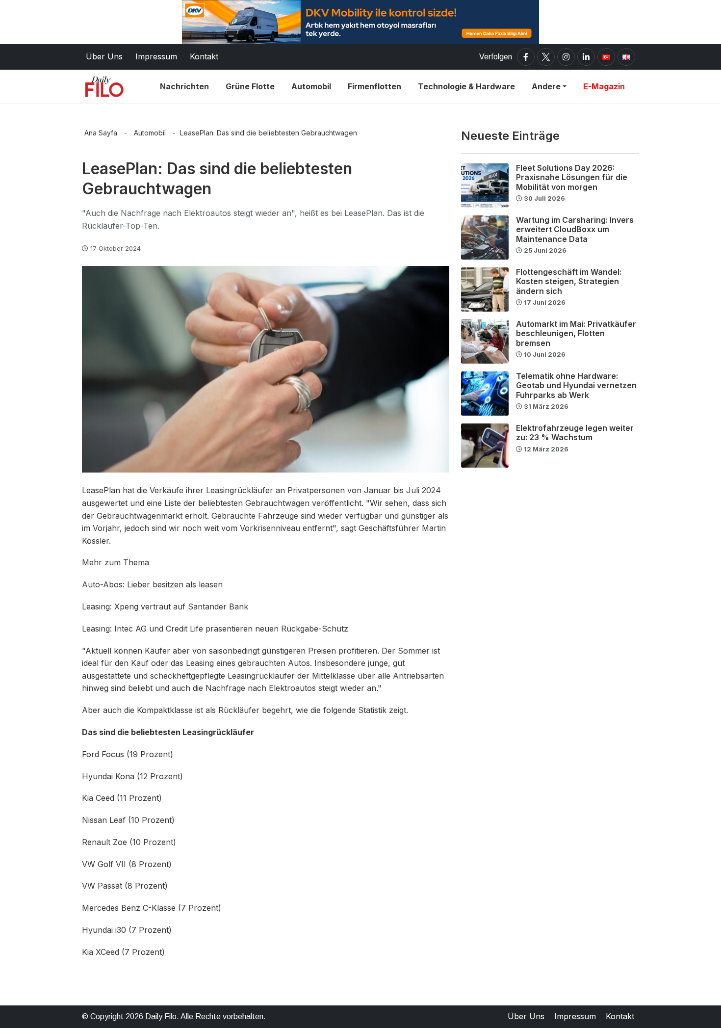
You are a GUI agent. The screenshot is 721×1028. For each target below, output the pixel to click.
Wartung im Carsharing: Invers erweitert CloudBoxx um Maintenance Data (575, 229)
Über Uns (526, 1016)
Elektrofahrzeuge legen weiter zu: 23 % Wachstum (575, 432)
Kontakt (620, 1016)
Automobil (150, 133)
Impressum (575, 1016)
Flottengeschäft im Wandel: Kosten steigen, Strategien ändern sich (568, 281)
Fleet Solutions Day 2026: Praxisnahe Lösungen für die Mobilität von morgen (571, 177)
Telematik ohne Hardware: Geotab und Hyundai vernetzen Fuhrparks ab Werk (576, 385)
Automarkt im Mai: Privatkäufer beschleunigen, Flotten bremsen (576, 333)
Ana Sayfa (100, 133)
